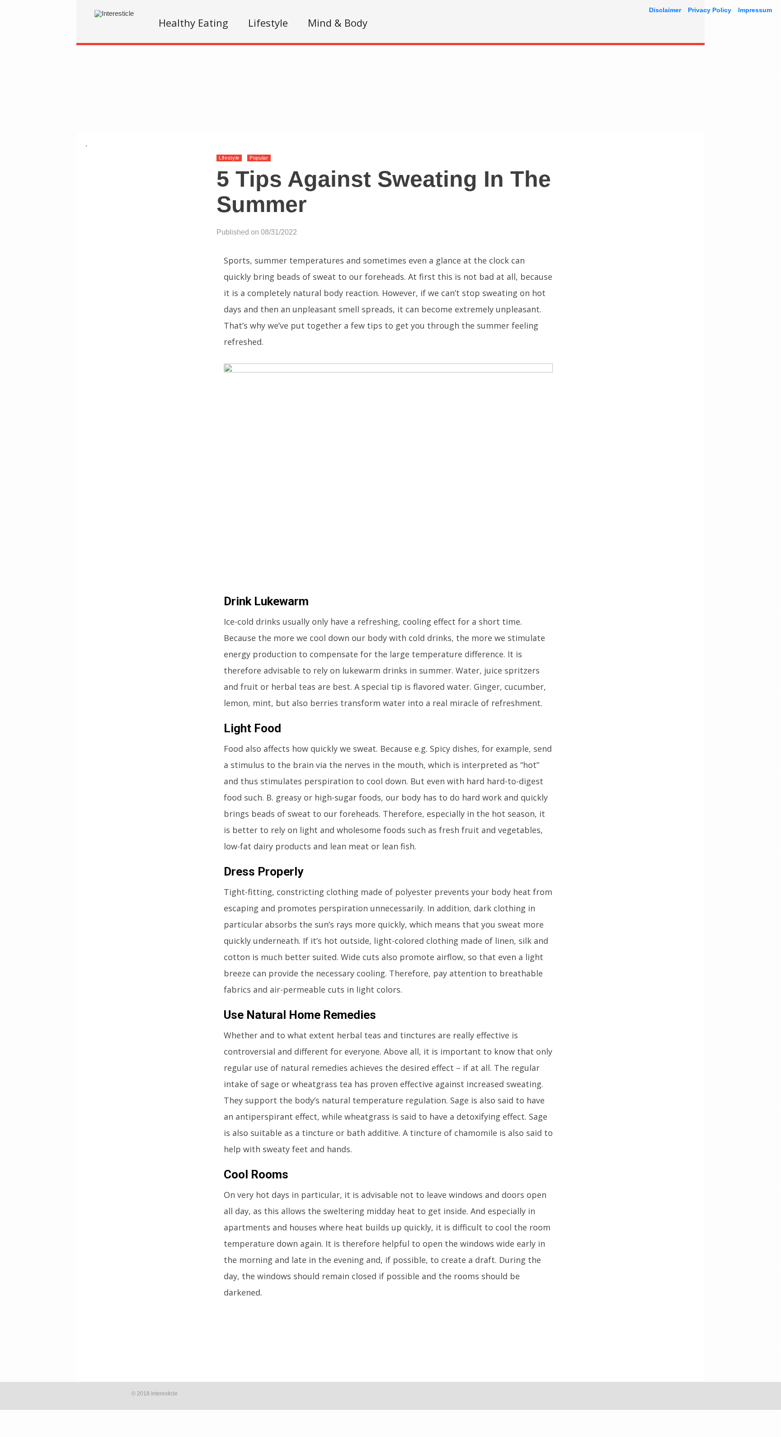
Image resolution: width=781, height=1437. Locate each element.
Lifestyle (268, 22)
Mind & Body (337, 22)
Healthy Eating (193, 22)
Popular (258, 157)
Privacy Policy (709, 10)
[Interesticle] (114, 13)
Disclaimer (665, 10)
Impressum (755, 10)
